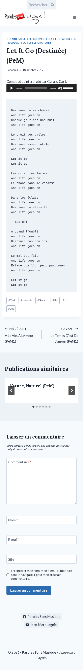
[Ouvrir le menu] (74, 17)
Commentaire (19, 462)
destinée (26, 300)
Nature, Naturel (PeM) (32, 385)
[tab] (33, 407)
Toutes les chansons (36, 42)
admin (15, 70)
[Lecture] (12, 88)
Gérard (42, 300)
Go (55, 300)
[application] (41, 88)
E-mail (14, 539)
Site (11, 559)
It (64, 300)
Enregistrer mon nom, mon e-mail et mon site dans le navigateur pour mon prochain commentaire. (41, 575)
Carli (11, 300)
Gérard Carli (15, 38)
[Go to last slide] (11, 390)
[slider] (69, 88)
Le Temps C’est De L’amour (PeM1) (64, 335)
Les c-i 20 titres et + (44, 38)
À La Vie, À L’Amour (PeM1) (19, 335)
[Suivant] (71, 390)
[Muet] (60, 88)
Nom (13, 520)
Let (11, 308)
